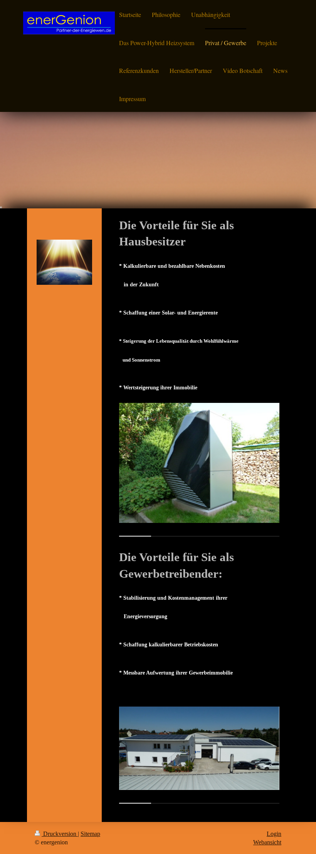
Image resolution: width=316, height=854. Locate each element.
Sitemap (90, 833)
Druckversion (60, 833)
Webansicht (267, 842)
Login (274, 833)
